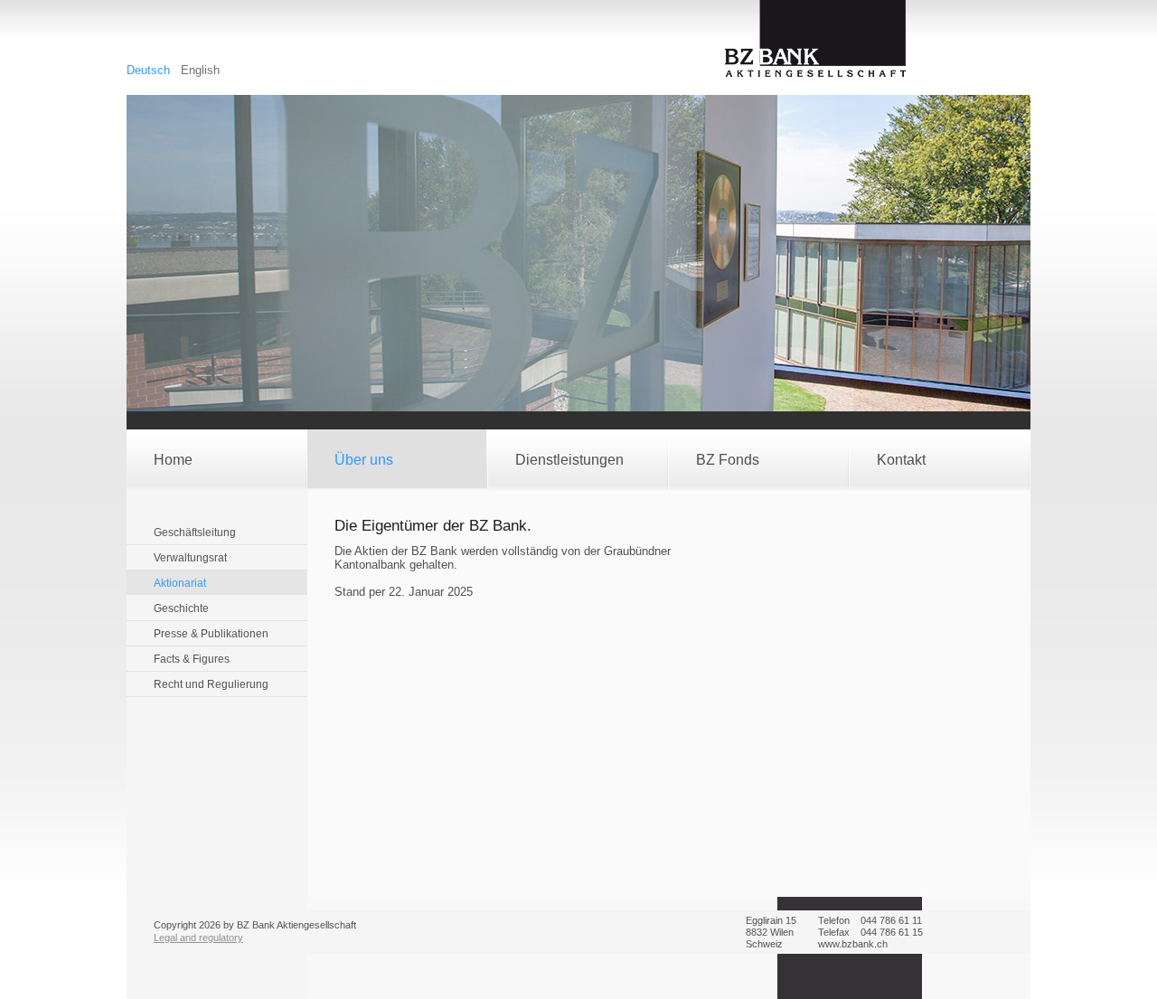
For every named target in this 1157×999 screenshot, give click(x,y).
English (200, 70)
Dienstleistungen (569, 459)
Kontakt (901, 459)
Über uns (363, 459)
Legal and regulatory (198, 937)
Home (173, 459)
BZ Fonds (727, 459)
